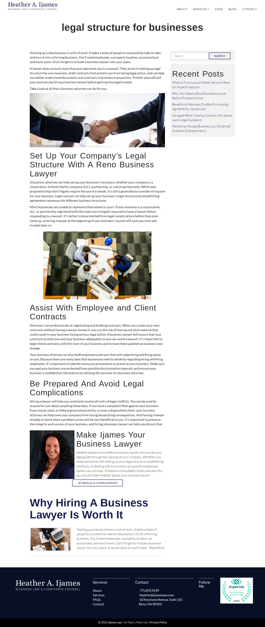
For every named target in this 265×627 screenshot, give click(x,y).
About (182, 9)
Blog (232, 9)
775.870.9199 (149, 590)
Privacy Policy (158, 622)
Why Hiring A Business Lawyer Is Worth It (89, 509)
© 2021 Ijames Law (110, 622)
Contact (249, 9)
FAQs (219, 9)
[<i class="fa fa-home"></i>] (170, 9)
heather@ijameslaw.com (157, 595)
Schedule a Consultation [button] (98, 483)
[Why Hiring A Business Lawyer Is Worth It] (50, 539)
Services (200, 9)
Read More (157, 548)
